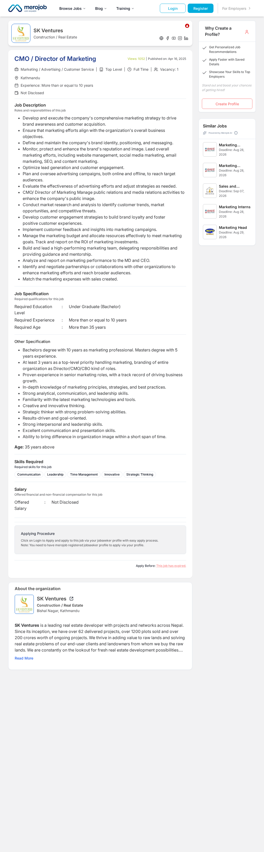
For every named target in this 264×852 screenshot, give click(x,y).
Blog (99, 8)
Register (200, 8)
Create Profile (227, 104)
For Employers (234, 8)
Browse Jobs (70, 8)
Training (123, 8)
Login (173, 8)
